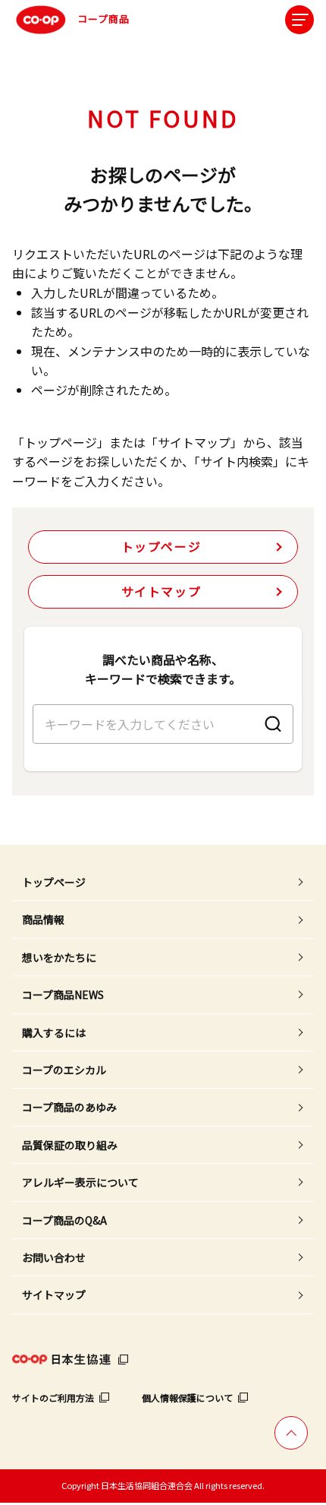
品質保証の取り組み (70, 1144)
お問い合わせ (54, 1257)
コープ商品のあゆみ (69, 1107)
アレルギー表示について (80, 1182)
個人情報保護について (187, 1397)
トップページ (161, 546)
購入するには (54, 1032)
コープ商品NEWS (63, 994)
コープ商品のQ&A (64, 1220)
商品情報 (43, 919)
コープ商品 (103, 18)
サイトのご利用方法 (53, 1397)
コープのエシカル (64, 1069)
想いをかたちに (59, 957)
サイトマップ (161, 591)
